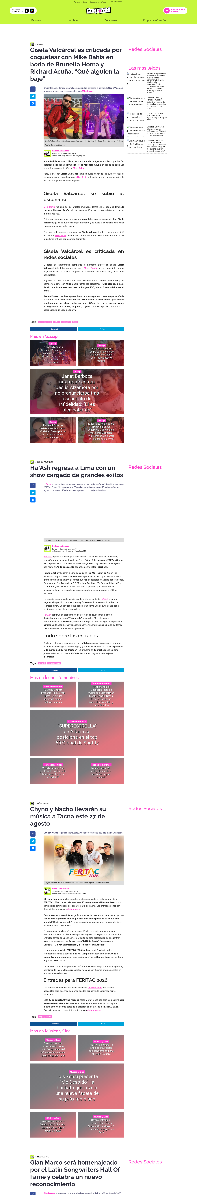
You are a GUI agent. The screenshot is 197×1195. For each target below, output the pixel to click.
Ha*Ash (47, 484)
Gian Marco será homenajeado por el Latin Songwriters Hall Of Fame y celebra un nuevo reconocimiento (53, 1049)
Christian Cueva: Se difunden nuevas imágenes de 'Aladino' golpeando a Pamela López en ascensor (156, 131)
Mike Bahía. (87, 91)
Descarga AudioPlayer (98, 2)
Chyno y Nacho (45, 1017)
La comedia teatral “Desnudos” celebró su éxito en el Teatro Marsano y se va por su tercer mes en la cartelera (53, 354)
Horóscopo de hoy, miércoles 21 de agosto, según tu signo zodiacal (157, 116)
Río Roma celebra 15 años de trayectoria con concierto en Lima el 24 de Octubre (101, 1049)
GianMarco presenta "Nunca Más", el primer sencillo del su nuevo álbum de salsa (53, 1126)
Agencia (42, 322)
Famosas (36, 20)
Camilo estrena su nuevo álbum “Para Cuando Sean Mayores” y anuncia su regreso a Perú (101, 1126)
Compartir (55, 329)
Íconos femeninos (45, 462)
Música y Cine (43, 803)
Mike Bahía (81, 177)
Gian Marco (49, 1193)
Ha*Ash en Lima (54, 663)
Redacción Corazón (60, 151)
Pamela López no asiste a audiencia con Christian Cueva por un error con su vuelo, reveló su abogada (53, 431)
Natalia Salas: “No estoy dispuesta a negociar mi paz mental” (101, 773)
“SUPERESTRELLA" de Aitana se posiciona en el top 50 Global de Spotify (77, 734)
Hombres (73, 20)
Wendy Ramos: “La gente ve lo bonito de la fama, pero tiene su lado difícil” (53, 773)
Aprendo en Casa (80, 2)
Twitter (102, 329)
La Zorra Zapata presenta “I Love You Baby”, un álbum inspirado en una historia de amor (53, 695)
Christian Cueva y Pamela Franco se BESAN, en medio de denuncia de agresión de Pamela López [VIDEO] (156, 103)
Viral (49, 322)
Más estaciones (116, 2)
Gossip (40, 44)
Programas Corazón (154, 20)
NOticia (57, 322)
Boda (75, 322)
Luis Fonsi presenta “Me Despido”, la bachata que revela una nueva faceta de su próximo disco (77, 1088)
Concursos (111, 20)
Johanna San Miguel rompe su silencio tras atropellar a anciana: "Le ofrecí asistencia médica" (101, 354)
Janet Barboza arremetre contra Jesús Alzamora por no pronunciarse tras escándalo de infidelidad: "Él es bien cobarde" (77, 393)
